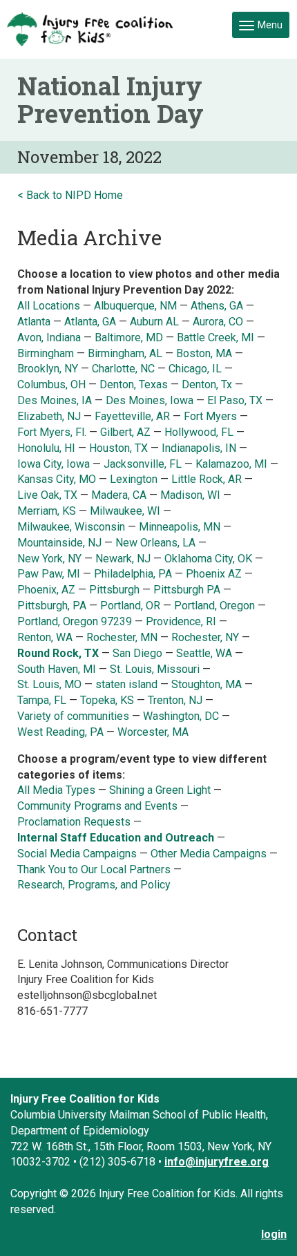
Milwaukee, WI (125, 510)
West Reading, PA (60, 732)
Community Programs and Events (97, 805)
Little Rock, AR (206, 479)
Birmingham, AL (125, 353)
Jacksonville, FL (143, 463)
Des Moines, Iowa (149, 400)
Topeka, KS (107, 700)
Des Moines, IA (54, 400)
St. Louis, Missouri (156, 669)
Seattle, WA (205, 653)
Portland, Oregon (214, 605)
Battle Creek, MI (215, 337)
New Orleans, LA (155, 542)
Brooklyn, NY (47, 368)
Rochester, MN (121, 637)
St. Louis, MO (49, 684)
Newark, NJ (124, 558)
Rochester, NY (205, 637)
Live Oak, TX (47, 495)
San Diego (137, 653)
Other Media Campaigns (209, 853)
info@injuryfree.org (216, 1161)
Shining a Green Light (160, 790)
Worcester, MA (153, 732)
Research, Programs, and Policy (94, 884)
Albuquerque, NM (135, 305)
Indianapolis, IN (199, 448)
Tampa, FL (41, 700)
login (274, 1234)
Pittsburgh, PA (51, 605)
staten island (126, 684)
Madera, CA (120, 495)
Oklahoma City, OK (208, 558)
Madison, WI (190, 495)
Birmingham (45, 353)
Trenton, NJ (176, 700)
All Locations (48, 305)
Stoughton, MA (206, 684)
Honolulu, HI (46, 448)
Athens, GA (218, 305)
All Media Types (56, 790)
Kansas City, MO (56, 479)
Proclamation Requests (74, 821)
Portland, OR (130, 605)
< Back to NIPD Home (70, 195)
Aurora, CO (218, 321)
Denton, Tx (207, 384)
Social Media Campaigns (77, 853)
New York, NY (50, 558)
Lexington (133, 479)
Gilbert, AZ (125, 432)
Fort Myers (210, 416)
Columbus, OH (51, 384)
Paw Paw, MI (48, 573)
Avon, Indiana (49, 337)
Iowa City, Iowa (53, 463)
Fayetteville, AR (132, 416)
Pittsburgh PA (186, 589)
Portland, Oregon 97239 (74, 621)
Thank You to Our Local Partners (94, 869)
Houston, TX (118, 448)
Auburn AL (156, 321)
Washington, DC (181, 716)
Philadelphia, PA (133, 573)
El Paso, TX (234, 400)
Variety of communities (73, 716)
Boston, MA (204, 353)
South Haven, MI (56, 669)
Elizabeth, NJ (50, 416)
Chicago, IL (196, 368)
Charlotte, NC (123, 368)
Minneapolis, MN (179, 526)
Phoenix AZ (215, 573)
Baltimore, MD (129, 337)
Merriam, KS (46, 510)
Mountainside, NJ (59, 542)
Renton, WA (45, 637)
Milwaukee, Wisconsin (71, 526)
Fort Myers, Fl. (53, 432)
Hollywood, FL (200, 432)
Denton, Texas (133, 384)
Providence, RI (181, 621)
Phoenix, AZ (46, 589)
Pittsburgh (114, 589)
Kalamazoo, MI (231, 463)
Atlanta (33, 321)
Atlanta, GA (90, 321)
